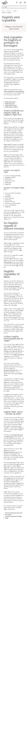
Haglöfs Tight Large (9, 103)
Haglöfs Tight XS (10, 436)
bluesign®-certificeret (9, 370)
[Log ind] (17, 2)
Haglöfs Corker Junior (18, 354)
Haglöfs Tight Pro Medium (11, 107)
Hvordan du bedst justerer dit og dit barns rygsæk (13, 513)
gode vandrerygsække (9, 91)
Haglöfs (15, 10)
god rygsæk (12, 296)
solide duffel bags (20, 91)
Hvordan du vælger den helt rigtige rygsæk (13, 517)
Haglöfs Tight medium (10, 102)
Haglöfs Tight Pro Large (10, 105)
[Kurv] (20, 2)
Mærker (9, 10)
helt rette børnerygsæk (13, 286)
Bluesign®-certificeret (9, 452)
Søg (6, 7)
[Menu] (24, 2)
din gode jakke (8, 262)
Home (3, 10)
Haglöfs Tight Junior (18, 435)
